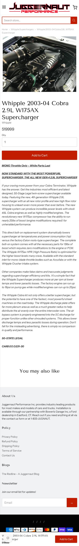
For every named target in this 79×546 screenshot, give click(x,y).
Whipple (6, 122)
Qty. (4, 135)
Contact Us (8, 455)
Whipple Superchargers (22, 29)
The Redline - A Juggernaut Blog (20, 474)
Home (5, 29)
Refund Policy (10, 441)
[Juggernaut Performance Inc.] (39, 7)
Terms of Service (11, 450)
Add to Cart (39, 155)
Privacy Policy (9, 436)
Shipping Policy (10, 446)
